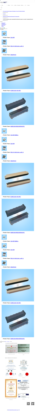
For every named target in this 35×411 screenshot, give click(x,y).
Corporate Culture (4, 24)
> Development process (2, 403)
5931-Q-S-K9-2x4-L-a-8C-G (17, 46)
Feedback (22, 5)
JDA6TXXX (13, 54)
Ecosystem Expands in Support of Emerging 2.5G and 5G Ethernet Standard (14, 11)
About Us (5, 5)
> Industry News (16, 403)
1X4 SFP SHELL (14, 135)
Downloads (18, 5)
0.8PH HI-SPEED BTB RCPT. (17, 126)
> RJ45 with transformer (9, 402)
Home (2, 5)
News (12, 5)
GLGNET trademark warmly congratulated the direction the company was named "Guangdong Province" (18, 19)
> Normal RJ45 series (9, 403)
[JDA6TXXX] (4, 265)
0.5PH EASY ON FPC (15, 90)
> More (1, 406)
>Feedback (22, 403)
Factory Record (3, 25)
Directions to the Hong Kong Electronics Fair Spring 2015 (11, 16)
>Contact (22, 402)
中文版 (31, 5)
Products (9, 5)
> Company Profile (2, 402)
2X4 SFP (12, 37)
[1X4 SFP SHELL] (4, 133)
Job (25, 5)
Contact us (28, 5)
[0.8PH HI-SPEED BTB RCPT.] (18, 124)
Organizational (3, 23)
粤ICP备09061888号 (25, 408)
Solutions (15, 5)
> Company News (17, 402)
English (33, 5)
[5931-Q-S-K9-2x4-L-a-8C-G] (4, 44)
